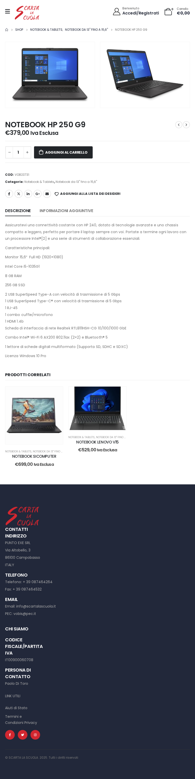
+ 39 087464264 (38, 581)
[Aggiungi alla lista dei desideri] (55, 394)
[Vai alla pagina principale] (6, 30)
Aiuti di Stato (16, 707)
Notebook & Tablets (39, 182)
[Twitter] (22, 735)
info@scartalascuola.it (36, 606)
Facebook (9, 194)
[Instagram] (35, 735)
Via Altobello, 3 (17, 550)
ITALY (9, 564)
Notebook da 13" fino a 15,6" (76, 182)
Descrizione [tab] (18, 211)
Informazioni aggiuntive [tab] (66, 211)
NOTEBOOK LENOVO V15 (97, 442)
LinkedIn (28, 194)
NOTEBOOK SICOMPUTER (34, 456)
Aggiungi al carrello (66, 152)
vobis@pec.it (24, 613)
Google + (38, 194)
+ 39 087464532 (27, 589)
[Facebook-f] (10, 735)
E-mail (47, 194)
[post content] (34, 415)
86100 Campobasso (22, 557)
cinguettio (18, 194)
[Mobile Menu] (7, 11)
